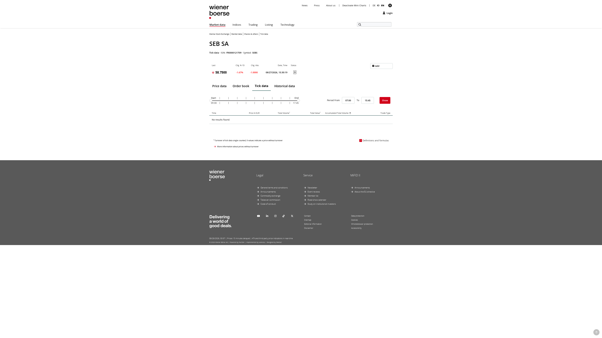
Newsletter (312, 187)
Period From (333, 100)
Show (385, 100)
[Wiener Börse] (219, 11)
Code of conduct (268, 203)
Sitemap (307, 220)
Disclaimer (308, 228)
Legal (259, 175)
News (305, 5)
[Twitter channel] (292, 216)
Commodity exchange (270, 195)
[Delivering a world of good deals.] (220, 221)
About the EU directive (365, 191)
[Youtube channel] (258, 216)
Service (308, 175)
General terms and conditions (274, 187)
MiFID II (355, 175)
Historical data (284, 86)
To (358, 100)
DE (374, 5)
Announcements (268, 191)
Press (317, 5)
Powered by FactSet (237, 242)
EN (382, 5)
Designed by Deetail (274, 242)
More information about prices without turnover (238, 146)
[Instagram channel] (275, 216)
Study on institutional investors (322, 203)
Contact (307, 216)
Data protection (357, 216)
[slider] (210, 100)
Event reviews (314, 191)
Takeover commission (270, 199)
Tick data (261, 86)
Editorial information (313, 224)
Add (377, 65)
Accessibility (356, 228)
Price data (219, 86)
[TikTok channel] (284, 216)
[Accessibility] (390, 5)
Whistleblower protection (362, 224)
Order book (241, 86)
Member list (313, 195)
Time (214, 113)
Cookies (354, 220)
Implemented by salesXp (255, 242)
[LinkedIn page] (267, 216)
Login (389, 13)
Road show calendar (317, 199)
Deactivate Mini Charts (354, 5)
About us (330, 5)
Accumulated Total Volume (337, 113)
